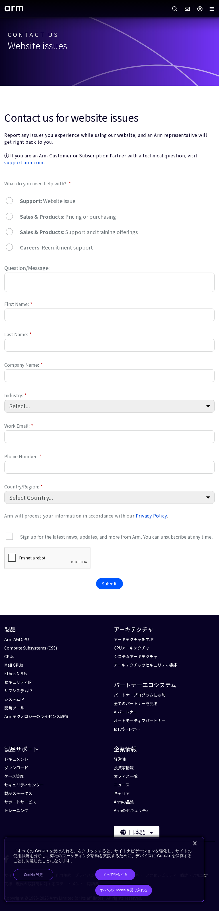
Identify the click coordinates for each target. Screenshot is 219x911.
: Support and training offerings (79, 231)
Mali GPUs (13, 665)
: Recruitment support (56, 247)
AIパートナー (125, 712)
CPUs (9, 656)
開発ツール (14, 708)
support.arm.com (24, 162)
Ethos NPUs (15, 673)
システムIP (14, 699)
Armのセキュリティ (132, 810)
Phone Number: (22, 456)
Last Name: (17, 334)
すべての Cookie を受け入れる (123, 890)
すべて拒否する (115, 874)
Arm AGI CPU (16, 639)
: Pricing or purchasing (68, 216)
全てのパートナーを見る (136, 703)
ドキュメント (16, 759)
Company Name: (23, 364)
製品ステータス (18, 793)
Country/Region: (23, 486)
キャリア (122, 793)
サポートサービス (20, 802)
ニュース (121, 785)
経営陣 (120, 759)
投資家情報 (124, 767)
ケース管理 (14, 776)
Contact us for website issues (71, 117)
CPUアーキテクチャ (131, 648)
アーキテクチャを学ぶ (133, 639)
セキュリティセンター (24, 785)
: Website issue (47, 200)
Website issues (37, 45)
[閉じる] (194, 843)
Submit (109, 584)
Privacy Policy (151, 515)
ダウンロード (16, 767)
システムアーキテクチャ (135, 656)
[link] (14, 9)
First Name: (18, 304)
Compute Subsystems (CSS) (30, 648)
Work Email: (18, 425)
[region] (104, 869)
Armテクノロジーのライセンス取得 (36, 716)
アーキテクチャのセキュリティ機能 (145, 665)
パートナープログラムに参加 (139, 695)
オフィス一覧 (126, 776)
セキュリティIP (18, 682)
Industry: (15, 395)
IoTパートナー (127, 729)
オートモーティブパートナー (139, 720)
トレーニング (16, 810)
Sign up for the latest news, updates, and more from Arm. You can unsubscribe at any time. (116, 536)
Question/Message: (27, 267)
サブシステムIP (18, 690)
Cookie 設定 (33, 875)
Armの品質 (124, 802)
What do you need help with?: (37, 183)
